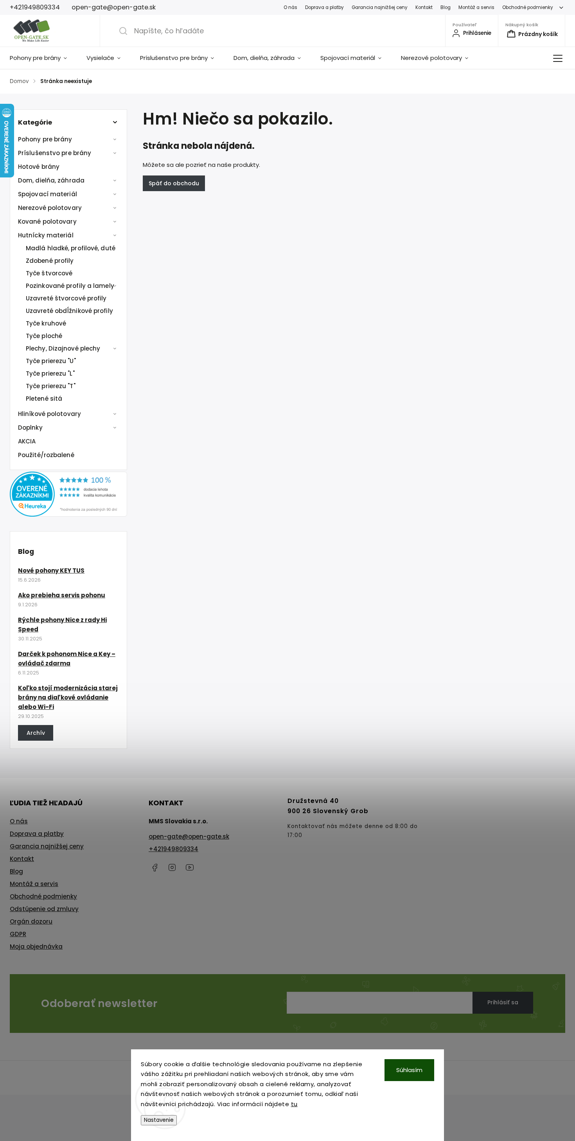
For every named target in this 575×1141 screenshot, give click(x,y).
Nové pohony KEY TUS (51, 570)
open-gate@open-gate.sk (189, 836)
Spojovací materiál (47, 194)
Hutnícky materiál (46, 235)
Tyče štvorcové (49, 273)
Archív (36, 733)
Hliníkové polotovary (49, 414)
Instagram (172, 867)
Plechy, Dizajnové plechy (63, 348)
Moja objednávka (36, 946)
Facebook (154, 867)
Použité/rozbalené (46, 455)
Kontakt (424, 7)
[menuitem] (43, 58)
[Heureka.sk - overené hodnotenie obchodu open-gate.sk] (68, 514)
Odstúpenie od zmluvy (44, 909)
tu (294, 1104)
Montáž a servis (476, 7)
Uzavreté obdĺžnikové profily (69, 311)
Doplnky (30, 427)
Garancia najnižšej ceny (380, 7)
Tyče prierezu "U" (51, 361)
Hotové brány (38, 167)
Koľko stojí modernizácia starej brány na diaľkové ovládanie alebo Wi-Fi (68, 697)
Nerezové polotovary (50, 208)
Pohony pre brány (45, 139)
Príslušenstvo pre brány (54, 153)
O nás (290, 7)
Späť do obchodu (174, 183)
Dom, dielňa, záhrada (51, 180)
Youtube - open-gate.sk (190, 867)
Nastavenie (159, 1120)
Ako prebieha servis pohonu (61, 595)
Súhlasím (409, 1070)
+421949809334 (173, 849)
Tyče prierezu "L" (50, 373)
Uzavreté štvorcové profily (66, 298)
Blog (445, 7)
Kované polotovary (47, 221)
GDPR (18, 934)
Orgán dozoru (31, 921)
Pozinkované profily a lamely (70, 286)
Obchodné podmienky (527, 7)
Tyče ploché (44, 336)
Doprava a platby (324, 7)
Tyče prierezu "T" (50, 386)
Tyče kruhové (46, 323)
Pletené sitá (44, 398)
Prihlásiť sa (502, 1002)
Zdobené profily (50, 261)
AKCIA (27, 441)
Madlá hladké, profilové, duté (70, 248)
